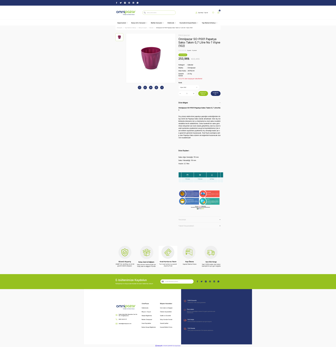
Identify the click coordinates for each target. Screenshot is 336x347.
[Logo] (125, 12)
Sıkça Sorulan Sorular (166, 319)
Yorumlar (182, 220)
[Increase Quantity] (193, 93)
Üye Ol (206, 12)
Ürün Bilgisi (183, 103)
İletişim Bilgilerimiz (147, 315)
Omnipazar (191, 68)
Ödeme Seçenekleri (166, 311)
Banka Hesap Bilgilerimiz (149, 327)
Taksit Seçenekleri (186, 226)
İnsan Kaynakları (146, 323)
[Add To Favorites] (139, 87)
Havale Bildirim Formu (166, 327)
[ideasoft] (158, 346)
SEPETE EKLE (203, 93)
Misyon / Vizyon (146, 311)
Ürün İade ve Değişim (166, 308)
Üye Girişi (200, 12)
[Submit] (162, 281)
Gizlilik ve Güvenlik (165, 315)
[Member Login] (196, 13)
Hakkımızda (145, 308)
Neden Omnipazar (147, 319)
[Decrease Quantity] (180, 93)
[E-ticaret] (168, 345)
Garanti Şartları (164, 323)
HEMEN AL (215, 93)
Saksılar (190, 65)
